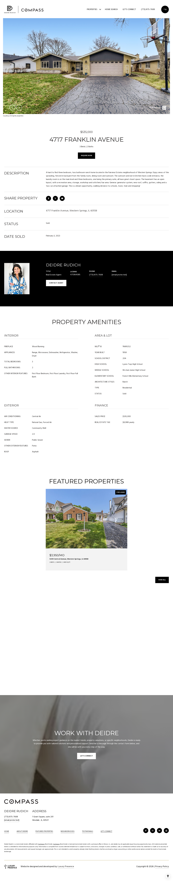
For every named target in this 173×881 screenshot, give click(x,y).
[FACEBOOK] (145, 830)
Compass (41, 844)
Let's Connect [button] (86, 755)
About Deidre (22, 831)
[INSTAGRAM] (152, 830)
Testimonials (87, 831)
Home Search (111, 9)
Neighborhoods (67, 831)
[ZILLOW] (166, 830)
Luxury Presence (66, 866)
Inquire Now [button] (86, 155)
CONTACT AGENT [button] (56, 283)
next (19, 107)
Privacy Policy (162, 866)
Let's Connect (106, 831)
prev (12, 107)
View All (162, 579)
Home (6, 831)
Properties (92, 9)
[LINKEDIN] (159, 830)
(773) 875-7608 (148, 9)
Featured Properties (44, 831)
